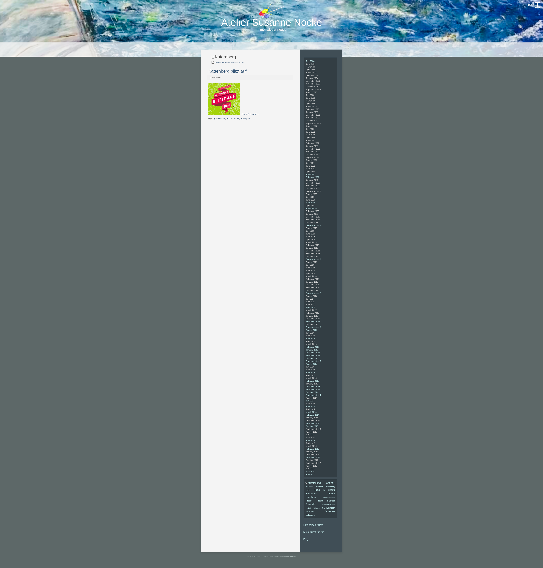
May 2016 (310, 338)
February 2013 (312, 449)
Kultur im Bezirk (324, 490)
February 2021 (312, 177)
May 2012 (310, 474)
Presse (309, 501)
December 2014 (313, 386)
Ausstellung (234, 119)
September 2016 (313, 327)
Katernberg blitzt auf (227, 71)
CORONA (330, 483)
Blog (305, 539)
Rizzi (308, 507)
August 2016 (311, 330)
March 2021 (311, 174)
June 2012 (310, 471)
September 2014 (313, 395)
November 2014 (313, 389)
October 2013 (312, 426)
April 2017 (310, 307)
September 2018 (313, 259)
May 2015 (310, 372)
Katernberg (220, 119)
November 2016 (313, 321)
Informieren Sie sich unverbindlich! (281, 557)
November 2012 (313, 457)
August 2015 (311, 364)
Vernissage (309, 511)
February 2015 (312, 381)
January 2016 (312, 350)
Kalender (309, 487)
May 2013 (310, 440)
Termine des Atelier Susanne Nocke (229, 62)
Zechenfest (330, 511)
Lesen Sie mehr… (250, 114)
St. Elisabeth (328, 508)
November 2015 (313, 355)
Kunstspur (311, 497)
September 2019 (313, 225)
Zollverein (310, 515)
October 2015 (312, 358)
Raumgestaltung (328, 504)
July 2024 (310, 61)
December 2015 (313, 352)
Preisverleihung (329, 497)
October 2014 (312, 392)
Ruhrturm (316, 508)
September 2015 (313, 361)
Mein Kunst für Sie (313, 532)
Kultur (308, 490)
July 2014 (310, 401)
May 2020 (310, 203)
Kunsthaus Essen (320, 493)
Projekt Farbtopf (326, 501)
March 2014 (311, 412)
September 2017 (313, 293)
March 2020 (311, 208)
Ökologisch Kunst (313, 525)
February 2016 (312, 347)
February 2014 (312, 415)
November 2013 (313, 423)
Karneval (319, 487)
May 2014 (310, 406)
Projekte (246, 119)
